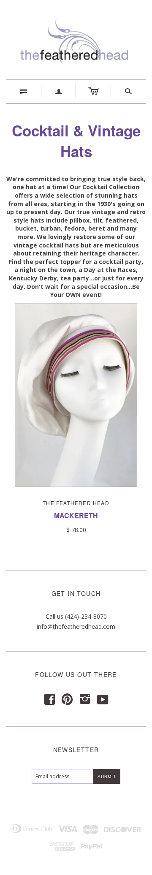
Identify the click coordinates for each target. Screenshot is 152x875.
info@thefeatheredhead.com (76, 626)
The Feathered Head (76, 502)
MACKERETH (76, 515)
